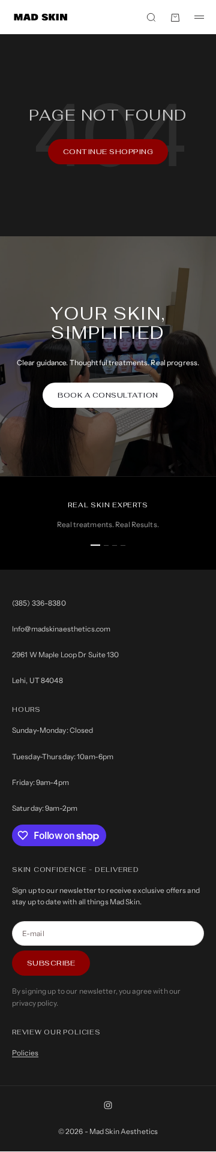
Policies (25, 1052)
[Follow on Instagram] (108, 1105)
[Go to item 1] (95, 545)
